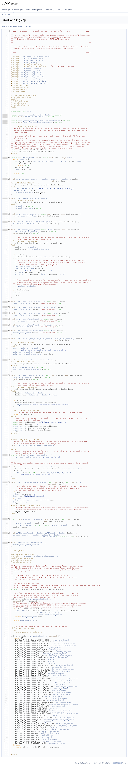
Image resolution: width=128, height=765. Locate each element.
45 (5, 117)
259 (5, 533)
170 (5, 360)
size (62, 274)
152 (5, 325)
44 (5, 115)
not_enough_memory (64, 702)
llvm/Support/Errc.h (30, 70)
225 (5, 467)
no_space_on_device (57, 675)
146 (5, 313)
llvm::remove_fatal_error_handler (32, 198)
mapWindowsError (27, 620)
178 (5, 375)
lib (2, 14)
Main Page (6, 10)
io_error (51, 659)
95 (5, 214)
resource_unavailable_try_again (63, 704)
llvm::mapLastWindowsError (39, 599)
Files (58, 10)
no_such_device (54, 648)
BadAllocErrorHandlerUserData (38, 123)
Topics (27, 10)
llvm (29, 111)
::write (62, 162)
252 (5, 519)
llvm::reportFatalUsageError (29, 319)
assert (16, 189)
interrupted (46, 737)
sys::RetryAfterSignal (43, 162)
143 (5, 307)
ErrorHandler (46, 115)
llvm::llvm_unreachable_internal (31, 482)
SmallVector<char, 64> (25, 267)
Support (9, 14)
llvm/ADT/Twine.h (29, 62)
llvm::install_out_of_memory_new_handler (35, 445)
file (79, 482)
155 (5, 331)
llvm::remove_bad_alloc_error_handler (34, 360)
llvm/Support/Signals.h (32, 78)
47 (5, 121)
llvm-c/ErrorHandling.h (32, 58)
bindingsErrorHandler (33, 519)
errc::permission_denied (50, 615)
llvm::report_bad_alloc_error (30, 375)
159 (5, 338)
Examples (68, 10)
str (44, 257)
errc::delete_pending (49, 613)
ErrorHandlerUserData (34, 117)
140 (5, 302)
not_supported (58, 706)
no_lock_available (61, 694)
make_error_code (29, 617)
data (43, 274)
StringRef (45, 222)
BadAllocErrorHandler (50, 121)
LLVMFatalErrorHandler (23, 523)
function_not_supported (66, 687)
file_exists (58, 642)
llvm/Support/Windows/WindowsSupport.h (39, 556)
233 (5, 482)
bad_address (47, 735)
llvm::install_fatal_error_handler (32, 179)
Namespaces (37, 10)
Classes (49, 10)
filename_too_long (62, 652)
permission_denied (60, 640)
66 (5, 158)
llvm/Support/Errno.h (31, 72)
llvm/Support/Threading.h (33, 80)
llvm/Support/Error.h (31, 74)
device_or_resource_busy (54, 654)
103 (5, 230)
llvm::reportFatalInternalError (31, 302)
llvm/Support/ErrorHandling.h (35, 56)
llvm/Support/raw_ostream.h (34, 84)
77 (5, 179)
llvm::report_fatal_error (28, 214)
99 (5, 222)
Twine (34, 216)
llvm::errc (20, 611)
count (69, 158)
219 (5, 455)
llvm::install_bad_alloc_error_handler (34, 338)
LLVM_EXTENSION (24, 525)
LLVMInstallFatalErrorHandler (30, 533)
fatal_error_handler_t (28, 115)
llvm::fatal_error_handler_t (26, 231)
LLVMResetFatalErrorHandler (29, 543)
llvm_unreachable (23, 405)
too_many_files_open (67, 725)
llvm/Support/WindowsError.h (34, 82)
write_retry (28, 158)
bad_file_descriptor (50, 733)
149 (5, 319)
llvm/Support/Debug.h (31, 68)
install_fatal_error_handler (26, 535)
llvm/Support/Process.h (32, 76)
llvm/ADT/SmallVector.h (32, 60)
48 (5, 123)
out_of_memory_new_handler (35, 455)
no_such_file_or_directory (62, 644)
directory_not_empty (61, 671)
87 (5, 198)
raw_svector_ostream (24, 268)
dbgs (17, 494)
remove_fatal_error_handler (26, 545)
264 (5, 543)
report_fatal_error (22, 216)
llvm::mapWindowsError (37, 636)
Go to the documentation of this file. (17, 26)
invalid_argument (56, 673)
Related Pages (17, 10)
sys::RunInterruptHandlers (25, 286)
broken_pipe (55, 650)
